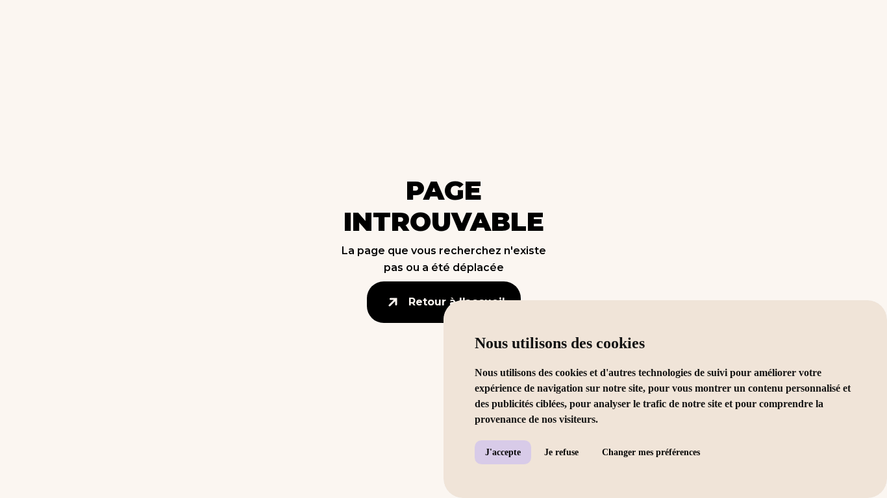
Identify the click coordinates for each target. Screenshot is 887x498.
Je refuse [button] (561, 452)
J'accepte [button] (503, 452)
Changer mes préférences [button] (651, 452)
